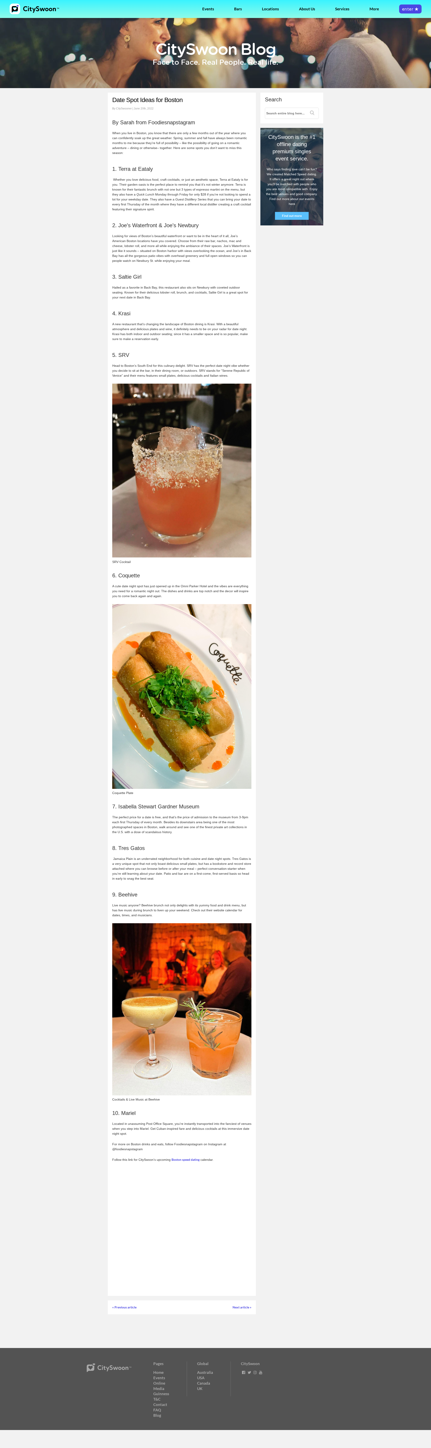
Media (158, 1388)
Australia (205, 1372)
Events (208, 9)
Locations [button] (270, 9)
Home (158, 1372)
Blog (157, 1415)
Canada (203, 1383)
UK (199, 1388)
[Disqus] (181, 1229)
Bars (238, 9)
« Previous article (124, 1307)
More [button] (374, 9)
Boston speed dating (186, 1159)
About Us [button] (307, 9)
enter (410, 9)
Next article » (242, 1307)
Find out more (292, 216)
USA (201, 1377)
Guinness (161, 1393)
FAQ (157, 1410)
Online (159, 1383)
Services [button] (342, 9)
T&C (157, 1399)
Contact (160, 1404)
